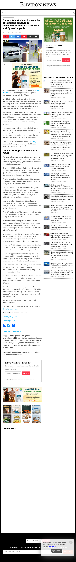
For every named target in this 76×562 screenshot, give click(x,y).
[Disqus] (22, 455)
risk (11, 347)
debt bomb (33, 338)
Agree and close (56, 551)
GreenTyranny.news (10, 309)
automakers (7, 338)
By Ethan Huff (60, 108)
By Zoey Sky (60, 86)
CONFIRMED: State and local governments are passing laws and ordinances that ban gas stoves (61, 235)
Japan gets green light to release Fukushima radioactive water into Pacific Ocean (60, 218)
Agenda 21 (28, 336)
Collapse (25, 338)
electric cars (24, 340)
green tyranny (8, 345)
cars (19, 338)
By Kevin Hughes (61, 118)
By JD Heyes (60, 229)
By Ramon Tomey (61, 127)
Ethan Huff (18, 32)
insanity (17, 345)
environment (7, 343)
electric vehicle (35, 340)
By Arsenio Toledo (61, 239)
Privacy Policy (53, 546)
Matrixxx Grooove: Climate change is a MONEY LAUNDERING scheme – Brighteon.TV (61, 114)
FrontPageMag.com (10, 317)
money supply (36, 345)
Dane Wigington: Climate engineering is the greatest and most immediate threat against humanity (60, 176)
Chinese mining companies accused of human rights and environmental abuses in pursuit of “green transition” (61, 254)
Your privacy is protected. (11, 379)
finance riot (23, 343)
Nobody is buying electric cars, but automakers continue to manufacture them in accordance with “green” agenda (61, 104)
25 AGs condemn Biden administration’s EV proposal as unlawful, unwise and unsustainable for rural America (61, 187)
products (6, 347)
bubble (15, 338)
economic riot (15, 340)
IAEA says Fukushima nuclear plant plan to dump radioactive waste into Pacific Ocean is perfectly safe (61, 272)
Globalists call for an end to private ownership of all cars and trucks (61, 227)
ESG (14, 343)
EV (17, 343)
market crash (25, 345)
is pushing (32, 141)
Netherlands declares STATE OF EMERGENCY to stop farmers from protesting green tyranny (61, 244)
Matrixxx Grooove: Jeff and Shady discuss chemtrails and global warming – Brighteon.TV (60, 166)
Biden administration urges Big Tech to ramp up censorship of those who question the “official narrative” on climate (61, 208)
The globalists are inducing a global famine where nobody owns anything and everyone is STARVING (61, 198)
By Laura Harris (61, 97)
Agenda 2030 (19, 336)
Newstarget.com (9, 321)
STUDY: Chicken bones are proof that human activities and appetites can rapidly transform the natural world (61, 92)
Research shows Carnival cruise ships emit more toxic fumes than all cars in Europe (61, 82)
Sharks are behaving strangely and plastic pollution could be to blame (61, 264)
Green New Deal (34, 343)
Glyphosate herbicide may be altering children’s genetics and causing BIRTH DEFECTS (60, 123)
